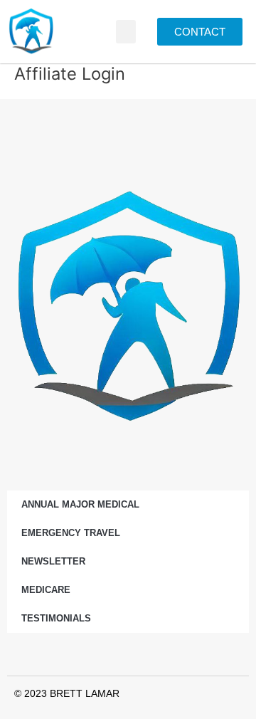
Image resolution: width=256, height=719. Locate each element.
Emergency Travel (70, 533)
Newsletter (53, 561)
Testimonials (56, 618)
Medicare (45, 589)
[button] (126, 31)
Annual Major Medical (80, 504)
